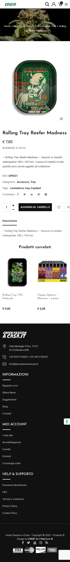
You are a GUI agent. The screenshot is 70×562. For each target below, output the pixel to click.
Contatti (6, 413)
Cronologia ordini (11, 463)
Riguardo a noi (10, 385)
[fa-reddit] (46, 194)
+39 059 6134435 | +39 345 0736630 (28, 356)
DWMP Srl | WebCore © (40, 538)
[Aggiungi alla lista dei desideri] (59, 207)
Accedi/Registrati (11, 442)
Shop (5, 406)
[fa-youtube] (34, 543)
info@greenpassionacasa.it (23, 364)
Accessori (23, 182)
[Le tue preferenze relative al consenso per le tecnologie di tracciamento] (67, 421)
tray (27, 188)
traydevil (36, 188)
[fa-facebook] (18, 194)
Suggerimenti (9, 399)
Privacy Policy (9, 506)
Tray (33, 182)
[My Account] (54, 4)
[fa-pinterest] (39, 194)
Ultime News (9, 392)
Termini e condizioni (13, 499)
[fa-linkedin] (32, 194)
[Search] (47, 4)
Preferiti (6, 456)
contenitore (17, 188)
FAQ (4, 492)
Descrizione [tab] (9, 220)
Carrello (6, 449)
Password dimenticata (14, 485)
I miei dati (7, 435)
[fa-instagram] (40, 543)
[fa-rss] (46, 543)
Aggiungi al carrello (35, 207)
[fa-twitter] (24, 194)
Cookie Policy (9, 513)
